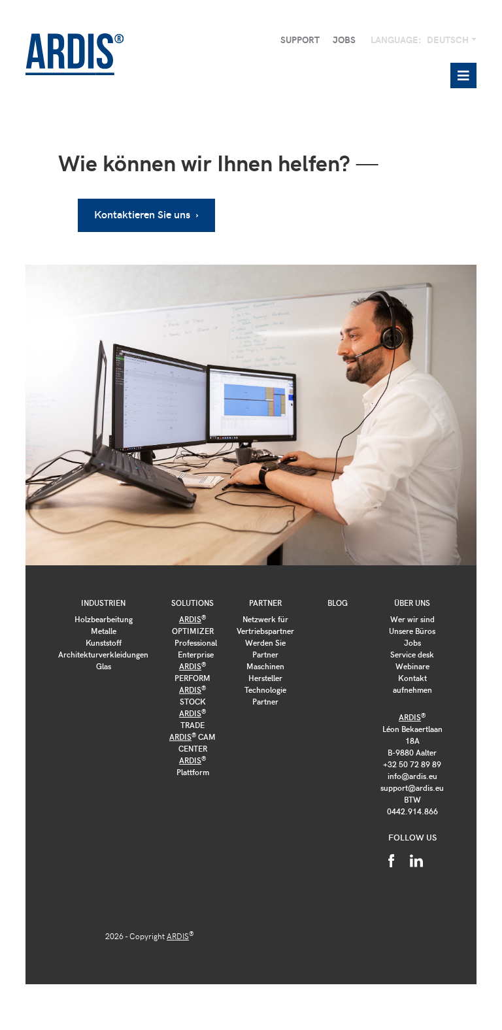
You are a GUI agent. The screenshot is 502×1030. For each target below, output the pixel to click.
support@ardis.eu (412, 787)
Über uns (412, 602)
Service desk (412, 654)
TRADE (192, 719)
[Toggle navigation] (463, 75)
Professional (196, 642)
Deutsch (449, 39)
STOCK (192, 695)
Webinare (412, 666)
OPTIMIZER (193, 625)
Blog (337, 602)
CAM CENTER (192, 742)
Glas (103, 666)
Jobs (344, 39)
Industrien (103, 602)
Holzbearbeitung (104, 619)
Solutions (192, 602)
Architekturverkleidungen (103, 654)
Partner (265, 602)
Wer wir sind (412, 619)
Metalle (103, 630)
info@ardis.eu (412, 776)
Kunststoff (104, 642)
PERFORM (192, 672)
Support (300, 39)
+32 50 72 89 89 (412, 764)
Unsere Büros (412, 630)
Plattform (192, 766)
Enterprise (196, 654)
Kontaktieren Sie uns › (146, 214)
